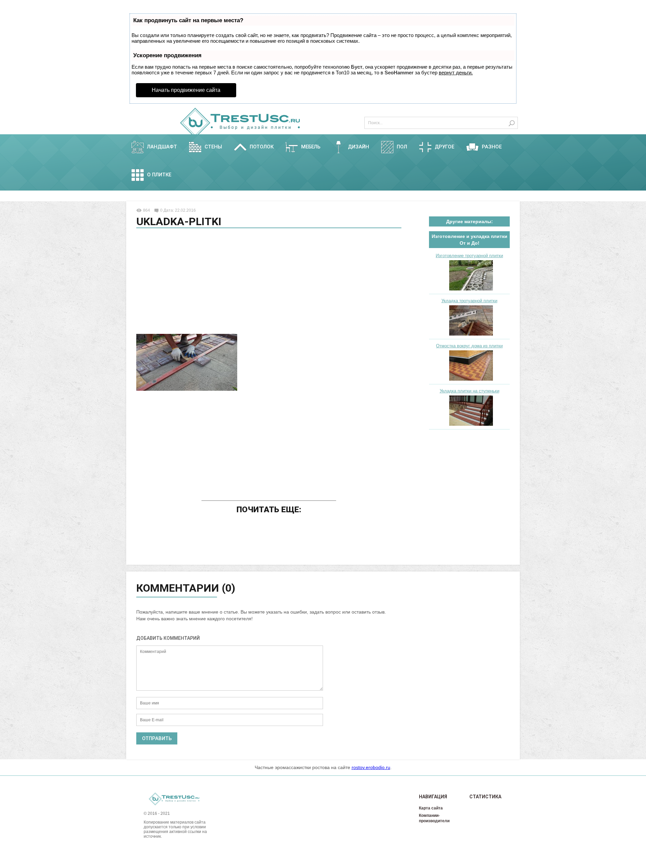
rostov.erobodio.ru (371, 767)
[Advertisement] (268, 282)
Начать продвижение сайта (186, 90)
